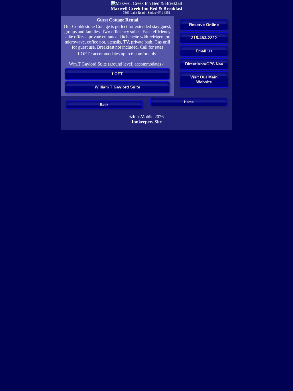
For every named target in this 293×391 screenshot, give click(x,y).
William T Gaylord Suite (117, 87)
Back (104, 105)
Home (189, 102)
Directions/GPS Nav (204, 64)
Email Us (204, 51)
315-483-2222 (204, 37)
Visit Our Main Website (204, 79)
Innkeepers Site (147, 121)
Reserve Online (204, 24)
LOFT (117, 74)
